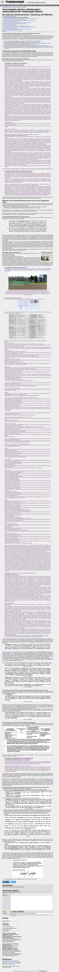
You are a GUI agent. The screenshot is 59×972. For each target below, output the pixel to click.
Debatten (35, 5)
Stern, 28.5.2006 (12, 129)
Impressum (29, 971)
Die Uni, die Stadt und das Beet (9, 16)
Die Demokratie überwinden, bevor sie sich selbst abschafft (11, 962)
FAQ (32, 971)
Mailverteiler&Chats (11, 964)
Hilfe (10, 921)
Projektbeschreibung (8, 44)
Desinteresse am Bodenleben (31, 879)
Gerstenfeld (24, 7)
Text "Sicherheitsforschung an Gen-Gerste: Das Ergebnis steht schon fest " (20, 268)
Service (56, 5)
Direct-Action (3, 5)
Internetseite (17, 172)
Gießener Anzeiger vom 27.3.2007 (31, 134)
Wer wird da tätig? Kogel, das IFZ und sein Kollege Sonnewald (16, 26)
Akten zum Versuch (15, 228)
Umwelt (22, 5)
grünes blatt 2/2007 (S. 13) (42, 45)
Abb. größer (13, 693)
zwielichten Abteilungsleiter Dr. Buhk (43, 43)
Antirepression (10, 5)
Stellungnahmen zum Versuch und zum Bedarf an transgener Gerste (17, 22)
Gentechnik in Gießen (16, 7)
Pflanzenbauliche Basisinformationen (16, 760)
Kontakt (25, 971)
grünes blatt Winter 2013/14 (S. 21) (36, 47)
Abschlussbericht (45, 642)
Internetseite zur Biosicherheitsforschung (15, 652)
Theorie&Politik (28, 5)
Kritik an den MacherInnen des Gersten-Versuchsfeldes (14, 23)
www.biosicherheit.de (8, 654)
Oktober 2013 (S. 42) (22, 47)
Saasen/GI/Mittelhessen (43, 5)
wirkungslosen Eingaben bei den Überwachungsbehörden (30, 636)
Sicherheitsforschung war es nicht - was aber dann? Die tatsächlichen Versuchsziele (20, 18)
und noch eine (35, 44)
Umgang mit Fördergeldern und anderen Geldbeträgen (14, 19)
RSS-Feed (36, 971)
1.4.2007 (17, 635)
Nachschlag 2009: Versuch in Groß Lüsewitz (13, 30)
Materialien (51, 5)
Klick (41, 290)
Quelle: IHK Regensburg (32, 185)
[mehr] (11, 941)
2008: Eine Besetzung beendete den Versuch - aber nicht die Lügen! (18, 29)
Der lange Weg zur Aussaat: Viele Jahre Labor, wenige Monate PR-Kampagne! (20, 27)
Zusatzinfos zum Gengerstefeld (9, 24)
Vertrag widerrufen (42, 971)
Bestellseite (7, 270)
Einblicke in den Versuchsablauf (10, 28)
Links (5, 31)
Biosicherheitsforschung (26, 34)
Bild (11, 254)
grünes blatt (44, 269)
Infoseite (5, 41)
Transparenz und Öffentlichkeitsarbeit (11, 21)
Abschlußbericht (43, 813)
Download (6, 42)
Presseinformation (13, 123)
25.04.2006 (21, 64)
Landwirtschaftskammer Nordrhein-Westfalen (20, 766)
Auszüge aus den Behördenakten (33, 42)
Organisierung (17, 5)
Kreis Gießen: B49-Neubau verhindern (10, 960)
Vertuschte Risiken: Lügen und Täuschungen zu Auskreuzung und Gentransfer (19, 20)
